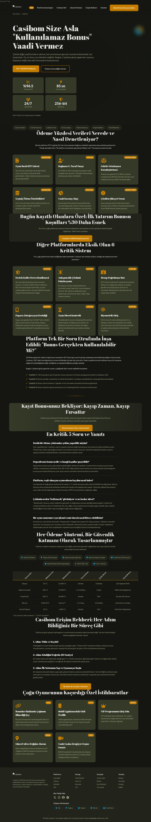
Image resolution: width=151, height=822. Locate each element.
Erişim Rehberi (91, 8)
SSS (55, 787)
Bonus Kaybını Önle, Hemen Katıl (75, 428)
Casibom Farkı (51, 128)
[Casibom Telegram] (67, 797)
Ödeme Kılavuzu (82, 128)
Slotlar (99, 781)
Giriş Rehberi (79, 778)
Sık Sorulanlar (66, 128)
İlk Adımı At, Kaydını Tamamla (75, 686)
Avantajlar (57, 778)
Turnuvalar (100, 787)
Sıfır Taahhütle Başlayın (26, 68)
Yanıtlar (103, 8)
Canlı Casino (101, 778)
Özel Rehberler (114, 128)
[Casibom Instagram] (59, 797)
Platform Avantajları (45, 8)
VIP (76, 787)
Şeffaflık (56, 784)
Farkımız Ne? (61, 8)
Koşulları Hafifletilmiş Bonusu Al (75, 238)
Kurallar (121, 784)
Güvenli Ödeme (76, 8)
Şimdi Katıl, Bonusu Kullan (124, 8)
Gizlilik (120, 787)
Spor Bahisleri (101, 784)
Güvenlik (121, 781)
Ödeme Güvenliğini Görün (55, 69)
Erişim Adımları (98, 128)
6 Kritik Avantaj (35, 128)
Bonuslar (78, 784)
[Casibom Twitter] (55, 797)
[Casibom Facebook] (63, 797)
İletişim (120, 778)
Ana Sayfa (16, 14)
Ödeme (56, 781)
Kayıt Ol (78, 781)
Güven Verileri (20, 128)
